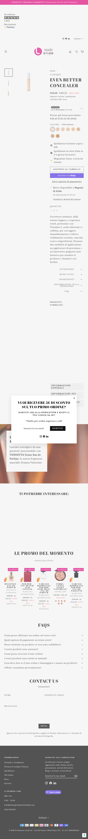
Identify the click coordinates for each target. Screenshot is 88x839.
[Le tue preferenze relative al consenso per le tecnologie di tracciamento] (84, 835)
